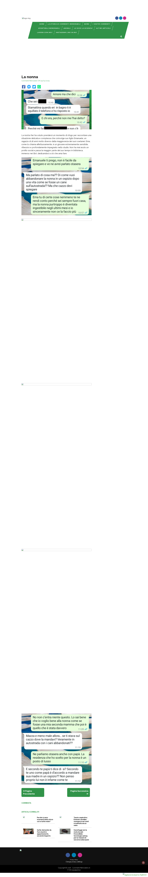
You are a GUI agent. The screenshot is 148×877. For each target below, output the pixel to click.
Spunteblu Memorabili (49, 28)
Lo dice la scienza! (83, 28)
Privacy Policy (74, 859)
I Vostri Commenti (101, 24)
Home (42, 24)
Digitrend (138, 875)
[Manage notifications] (143, 862)
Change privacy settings (74, 862)
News (86, 24)
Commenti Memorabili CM (30, 81)
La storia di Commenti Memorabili (64, 24)
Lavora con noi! (45, 32)
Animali (67, 28)
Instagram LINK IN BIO (66, 32)
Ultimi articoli (103, 28)
